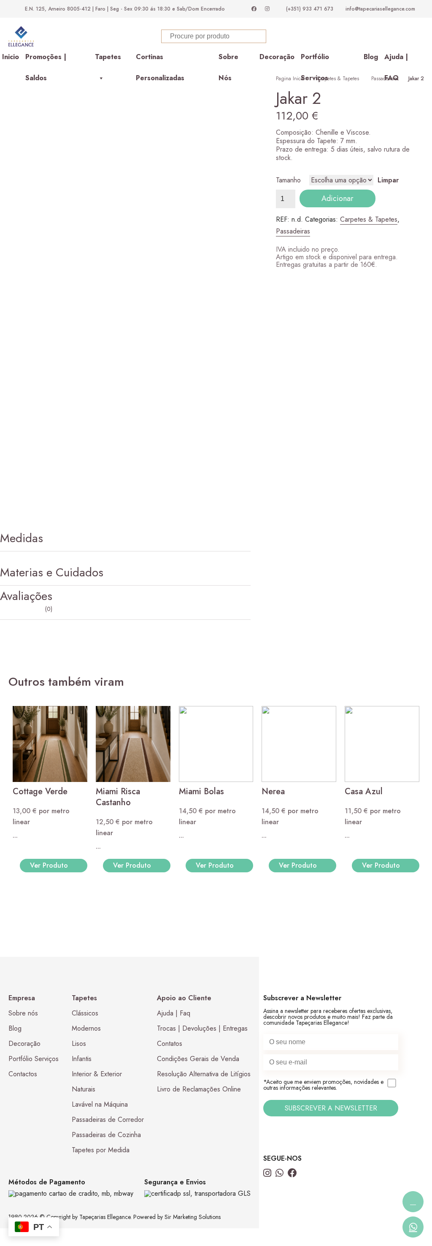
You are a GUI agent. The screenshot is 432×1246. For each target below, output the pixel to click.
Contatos (169, 1174)
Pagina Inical (290, 209)
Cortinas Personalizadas (160, 190)
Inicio (10, 188)
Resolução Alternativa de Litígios (204, 1205)
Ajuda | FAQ (396, 190)
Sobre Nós (228, 190)
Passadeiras (383, 209)
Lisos (79, 1174)
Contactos (22, 1205)
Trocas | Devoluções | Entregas (202, 1159)
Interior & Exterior (97, 1205)
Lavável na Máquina (100, 1235)
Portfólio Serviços (315, 190)
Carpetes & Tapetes (338, 209)
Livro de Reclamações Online (199, 1220)
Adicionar (337, 329)
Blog (371, 188)
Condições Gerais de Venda (198, 1189)
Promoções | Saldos (45, 190)
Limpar (388, 311)
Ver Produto (49, 996)
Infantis (82, 1189)
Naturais (83, 1220)
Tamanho (288, 311)
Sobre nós (23, 1144)
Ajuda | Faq (173, 1144)
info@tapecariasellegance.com (380, 8)
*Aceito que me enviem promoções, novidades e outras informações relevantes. (323, 1216)
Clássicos (85, 1144)
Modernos (86, 1159)
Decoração (276, 188)
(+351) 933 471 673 (309, 8)
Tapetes (108, 188)
